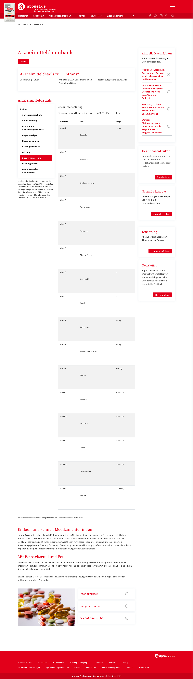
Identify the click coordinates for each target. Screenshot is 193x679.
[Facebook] (150, 16)
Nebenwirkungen (30, 140)
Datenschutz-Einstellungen (29, 667)
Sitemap (125, 662)
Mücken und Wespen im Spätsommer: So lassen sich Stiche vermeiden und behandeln (153, 74)
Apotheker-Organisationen (57, 667)
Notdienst (23, 15)
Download (99, 662)
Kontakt (112, 662)
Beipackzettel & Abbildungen (30, 171)
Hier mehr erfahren (160, 251)
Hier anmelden (162, 294)
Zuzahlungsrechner (116, 15)
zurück (23, 61)
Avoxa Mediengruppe (111, 667)
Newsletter (95, 15)
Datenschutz (58, 662)
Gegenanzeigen (29, 135)
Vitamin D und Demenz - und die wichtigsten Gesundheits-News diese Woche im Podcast (153, 92)
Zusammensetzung (31, 157)
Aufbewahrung (29, 120)
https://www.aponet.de (165, 656)
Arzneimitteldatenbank (60, 15)
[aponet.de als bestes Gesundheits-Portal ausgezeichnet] (9, 12)
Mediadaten (91, 667)
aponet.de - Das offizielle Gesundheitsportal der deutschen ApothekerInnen (37, 7)
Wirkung (26, 152)
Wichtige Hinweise (31, 146)
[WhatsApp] (155, 16)
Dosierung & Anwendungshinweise (33, 128)
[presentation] (133, 16)
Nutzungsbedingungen (79, 662)
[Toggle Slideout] (172, 6)
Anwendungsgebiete (32, 114)
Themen (81, 15)
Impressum (42, 662)
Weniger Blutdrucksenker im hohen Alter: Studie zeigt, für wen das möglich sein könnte (152, 126)
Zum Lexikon (163, 177)
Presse (77, 667)
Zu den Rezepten (161, 214)
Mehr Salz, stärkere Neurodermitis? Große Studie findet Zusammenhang (153, 109)
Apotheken (38, 15)
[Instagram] (161, 16)
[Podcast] (167, 16)
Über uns (130, 667)
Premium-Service (25, 662)
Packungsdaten (30, 163)
